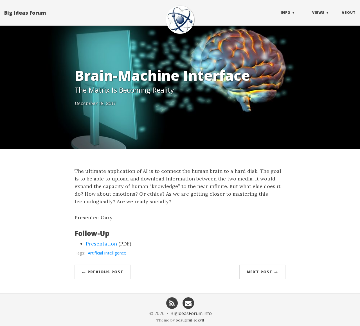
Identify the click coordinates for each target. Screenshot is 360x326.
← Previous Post (102, 271)
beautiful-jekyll (190, 320)
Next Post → (262, 271)
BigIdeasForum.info (191, 313)
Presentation (101, 243)
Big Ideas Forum (25, 12)
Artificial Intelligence (107, 253)
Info (286, 12)
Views (318, 12)
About (349, 12)
